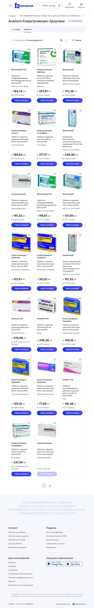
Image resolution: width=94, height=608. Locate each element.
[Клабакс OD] (73, 367)
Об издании (13, 570)
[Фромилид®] (73, 57)
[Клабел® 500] (47, 306)
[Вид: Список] (66, 40)
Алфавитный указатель (55, 544)
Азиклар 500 (17, 318)
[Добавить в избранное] (29, 49)
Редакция (12, 566)
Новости (11, 581)
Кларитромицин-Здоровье (19, 256)
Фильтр (78, 40)
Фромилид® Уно (18, 69)
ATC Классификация (54, 532)
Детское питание (15, 544)
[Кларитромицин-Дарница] (47, 57)
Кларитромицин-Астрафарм (45, 131)
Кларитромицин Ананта (18, 131)
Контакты (12, 562)
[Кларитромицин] (21, 181)
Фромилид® (68, 69)
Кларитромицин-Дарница (45, 70)
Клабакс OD (68, 380)
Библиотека (51, 547)
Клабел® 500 (43, 318)
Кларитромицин (18, 194)
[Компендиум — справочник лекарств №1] (24, 5)
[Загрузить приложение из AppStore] (73, 563)
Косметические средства (18, 536)
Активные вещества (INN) (56, 536)
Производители (52, 540)
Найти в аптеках (21, 100)
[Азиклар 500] (21, 306)
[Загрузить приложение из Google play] (55, 563)
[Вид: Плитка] (61, 40)
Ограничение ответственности (20, 574)
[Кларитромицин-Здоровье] (21, 242)
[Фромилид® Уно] (21, 57)
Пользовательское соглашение (20, 585)
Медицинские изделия (17, 547)
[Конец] (83, 15)
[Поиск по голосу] (59, 5)
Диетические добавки (17, 532)
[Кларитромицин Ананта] (21, 118)
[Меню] (10, 5)
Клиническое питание (16, 540)
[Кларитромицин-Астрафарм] (47, 118)
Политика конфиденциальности (20, 578)
